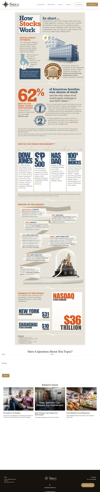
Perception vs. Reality (11, 413)
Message (4, 363)
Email (52, 354)
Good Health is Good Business (78, 413)
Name (3, 354)
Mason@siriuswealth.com (50, 487)
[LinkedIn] (50, 485)
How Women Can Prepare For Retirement (46, 414)
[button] (41, 4)
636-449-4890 (93, 479)
